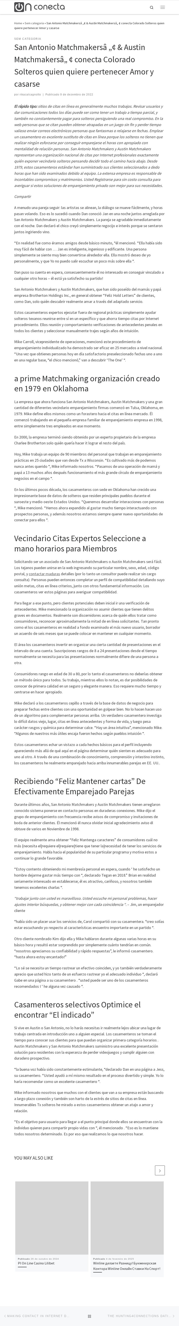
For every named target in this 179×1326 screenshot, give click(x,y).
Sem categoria (34, 23)
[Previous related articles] (149, 1170)
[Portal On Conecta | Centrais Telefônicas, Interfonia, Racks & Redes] (39, 6)
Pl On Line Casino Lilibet (36, 1263)
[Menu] (162, 7)
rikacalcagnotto (30, 94)
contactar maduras (44, 573)
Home (18, 23)
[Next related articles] (160, 1170)
